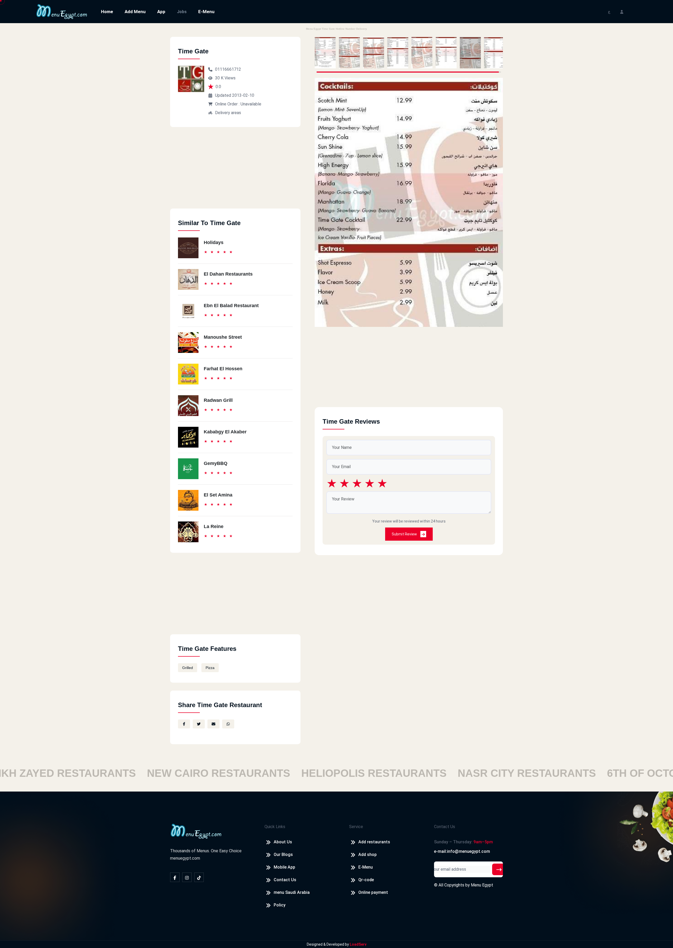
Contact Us (285, 879)
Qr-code (366, 879)
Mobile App (284, 867)
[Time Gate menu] (325, 52)
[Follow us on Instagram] (187, 877)
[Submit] (499, 869)
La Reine (213, 526)
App (161, 11)
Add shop (367, 854)
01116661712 (228, 69)
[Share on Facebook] (184, 723)
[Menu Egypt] (62, 11)
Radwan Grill (218, 400)
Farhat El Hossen (223, 368)
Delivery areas (228, 112)
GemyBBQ (215, 463)
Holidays (213, 242)
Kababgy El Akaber (225, 431)
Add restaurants (374, 841)
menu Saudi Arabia (292, 892)
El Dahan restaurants (228, 274)
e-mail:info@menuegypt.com (462, 851)
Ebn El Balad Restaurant (231, 305)
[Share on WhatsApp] (228, 723)
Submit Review (405, 534)
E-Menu (206, 11)
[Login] (621, 11)
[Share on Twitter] (199, 723)
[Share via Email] (213, 723)
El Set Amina (218, 495)
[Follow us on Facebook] (175, 877)
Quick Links (274, 826)
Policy (279, 905)
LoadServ (358, 944)
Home (107, 11)
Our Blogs (283, 854)
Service (356, 826)
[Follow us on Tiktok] (199, 877)
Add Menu (135, 11)
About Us (283, 841)
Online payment (373, 892)
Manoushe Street (223, 337)
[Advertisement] (235, 172)
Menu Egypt (482, 885)
